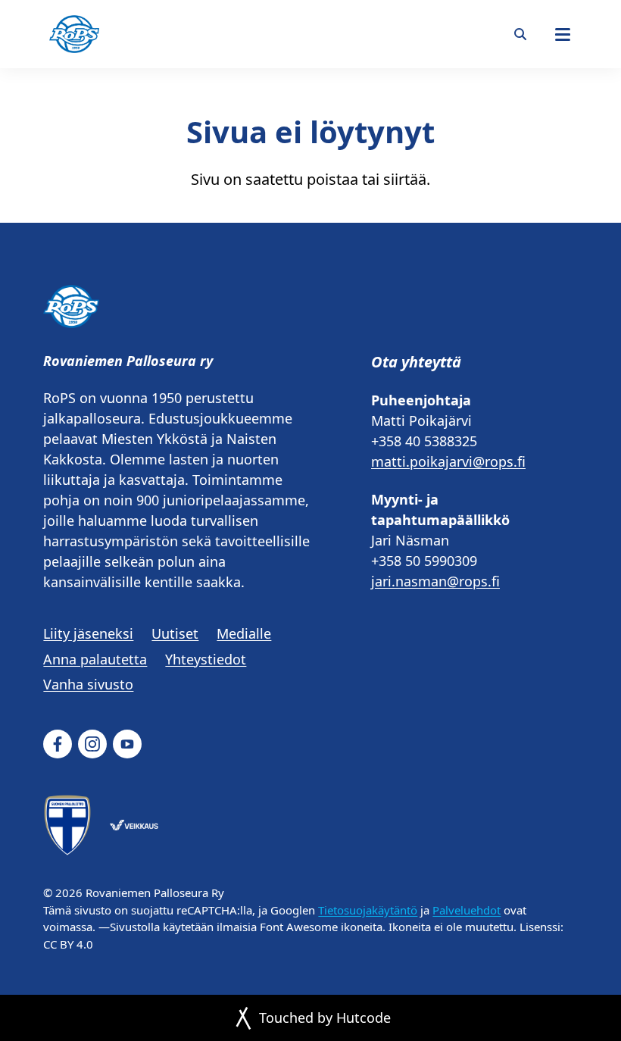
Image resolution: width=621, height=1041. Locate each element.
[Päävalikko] (563, 34)
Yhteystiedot (205, 659)
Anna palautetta (95, 659)
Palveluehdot (466, 910)
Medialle (244, 633)
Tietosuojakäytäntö (367, 910)
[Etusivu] (74, 34)
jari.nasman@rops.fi (435, 581)
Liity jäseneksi (88, 633)
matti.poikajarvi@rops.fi (448, 461)
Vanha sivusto (88, 684)
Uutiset (174, 633)
